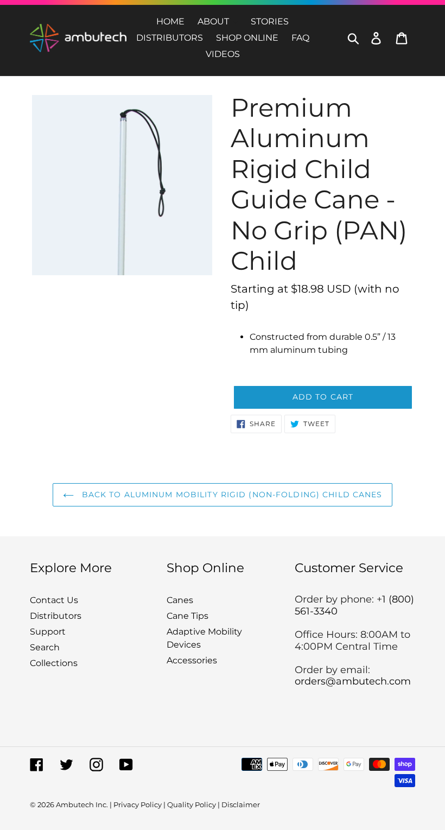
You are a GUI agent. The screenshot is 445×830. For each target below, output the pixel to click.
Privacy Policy (137, 804)
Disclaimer (240, 804)
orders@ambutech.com (353, 681)
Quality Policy (191, 804)
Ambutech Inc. (82, 804)
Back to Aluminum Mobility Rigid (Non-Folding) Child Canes (231, 494)
